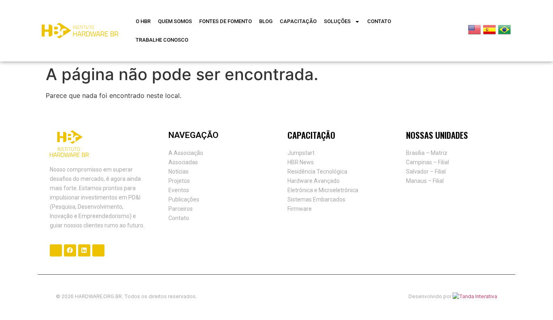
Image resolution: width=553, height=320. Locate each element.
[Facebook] (70, 250)
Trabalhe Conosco (162, 40)
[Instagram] (56, 250)
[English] (474, 34)
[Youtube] (98, 250)
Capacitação (298, 21)
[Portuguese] (504, 34)
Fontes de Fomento (225, 21)
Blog (265, 21)
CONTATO (379, 21)
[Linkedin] (84, 250)
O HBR (143, 21)
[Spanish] (489, 34)
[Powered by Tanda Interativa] (475, 296)
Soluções (337, 21)
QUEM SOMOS (175, 21)
